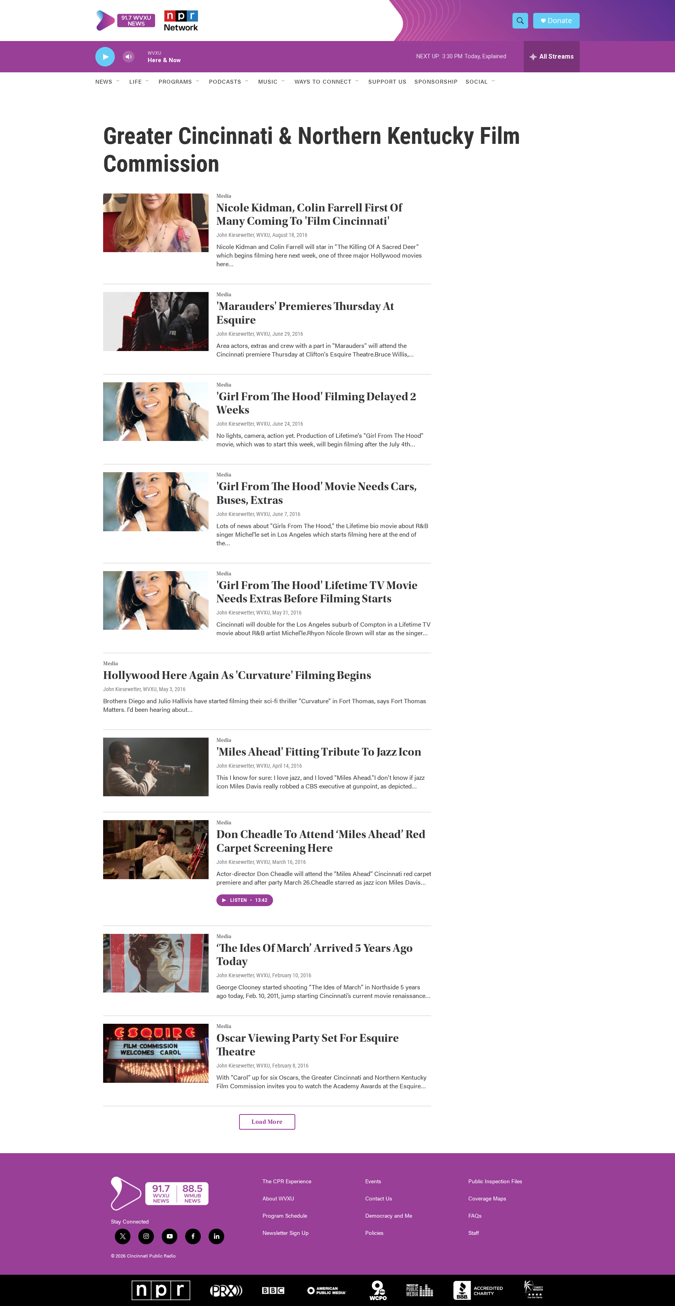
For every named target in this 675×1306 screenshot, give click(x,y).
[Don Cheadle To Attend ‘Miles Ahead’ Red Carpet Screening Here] (156, 849)
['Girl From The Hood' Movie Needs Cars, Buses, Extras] (156, 501)
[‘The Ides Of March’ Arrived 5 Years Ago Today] (156, 963)
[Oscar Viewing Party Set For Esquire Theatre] (156, 1053)
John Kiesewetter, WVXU (243, 235)
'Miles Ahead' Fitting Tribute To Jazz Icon (318, 752)
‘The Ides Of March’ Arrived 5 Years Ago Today (314, 955)
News (103, 81)
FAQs (475, 1216)
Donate (560, 20)
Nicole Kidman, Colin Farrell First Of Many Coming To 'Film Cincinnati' (309, 214)
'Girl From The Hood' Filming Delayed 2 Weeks (316, 403)
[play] (105, 56)
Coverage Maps (487, 1198)
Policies (374, 1233)
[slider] (141, 56)
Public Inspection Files (495, 1181)
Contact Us (378, 1198)
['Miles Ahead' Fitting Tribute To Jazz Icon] (156, 767)
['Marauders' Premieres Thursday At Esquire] (156, 321)
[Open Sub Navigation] (118, 81)
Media (223, 196)
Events (373, 1181)
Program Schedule (284, 1216)
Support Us (387, 81)
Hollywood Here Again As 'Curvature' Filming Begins (237, 675)
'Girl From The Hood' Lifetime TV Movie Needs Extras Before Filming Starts (317, 592)
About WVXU (278, 1198)
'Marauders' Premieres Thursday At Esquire (305, 313)
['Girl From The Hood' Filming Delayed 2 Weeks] (156, 411)
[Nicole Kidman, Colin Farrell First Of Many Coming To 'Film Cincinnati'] (156, 222)
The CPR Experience (286, 1181)
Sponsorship (436, 81)
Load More (267, 1121)
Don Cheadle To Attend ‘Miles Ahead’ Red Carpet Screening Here (320, 841)
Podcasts (225, 81)
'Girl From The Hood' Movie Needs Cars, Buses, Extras (316, 493)
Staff (473, 1233)
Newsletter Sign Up (285, 1233)
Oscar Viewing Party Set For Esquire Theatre (307, 1045)
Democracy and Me (388, 1216)
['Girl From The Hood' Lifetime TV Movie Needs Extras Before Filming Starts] (156, 600)
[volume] (128, 57)
